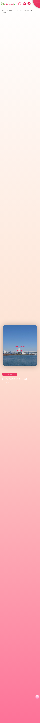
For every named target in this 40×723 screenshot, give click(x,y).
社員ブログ (10, 10)
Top (3, 10)
